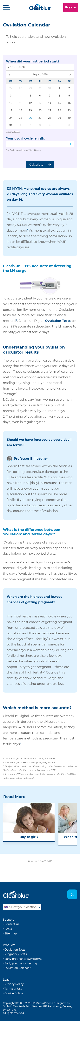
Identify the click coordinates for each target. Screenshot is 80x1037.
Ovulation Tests (58, 321)
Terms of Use (13, 988)
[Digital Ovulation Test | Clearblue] (40, 286)
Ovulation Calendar (17, 968)
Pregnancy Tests (15, 954)
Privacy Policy (14, 984)
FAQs (8, 929)
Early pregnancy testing (20, 963)
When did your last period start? (32, 61)
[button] (6, 7)
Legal (6, 979)
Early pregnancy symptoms (23, 959)
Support (8, 919)
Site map (10, 933)
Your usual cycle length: (25, 138)
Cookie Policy (13, 993)
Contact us (11, 924)
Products (9, 945)
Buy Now (70, 7)
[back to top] (72, 894)
